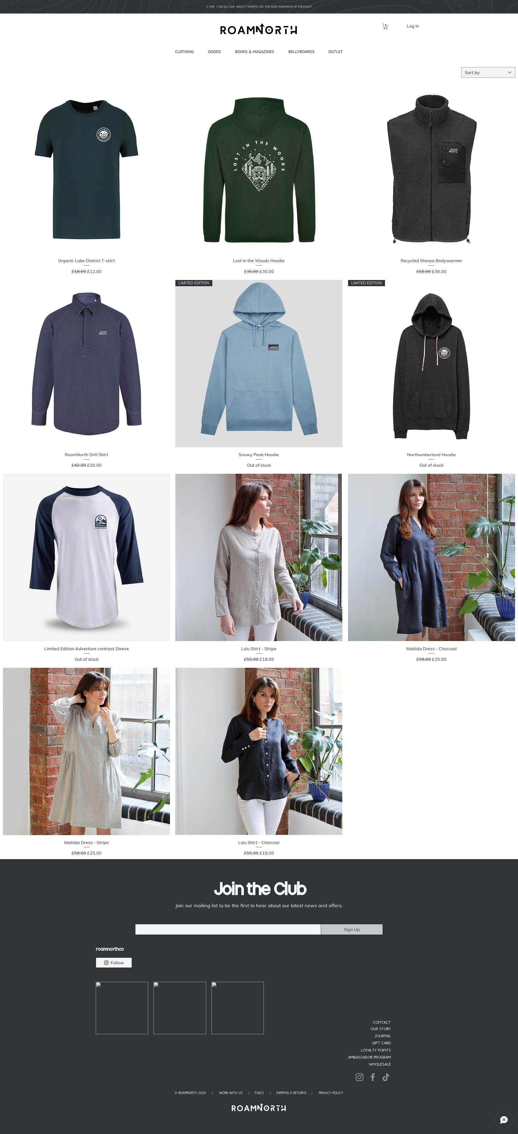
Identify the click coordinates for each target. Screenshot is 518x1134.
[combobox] (488, 72)
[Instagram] (359, 1077)
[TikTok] (386, 1077)
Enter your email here (153, 920)
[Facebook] (372, 1077)
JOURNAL (382, 1036)
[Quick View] (86, 169)
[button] (385, 26)
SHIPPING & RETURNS (291, 1093)
